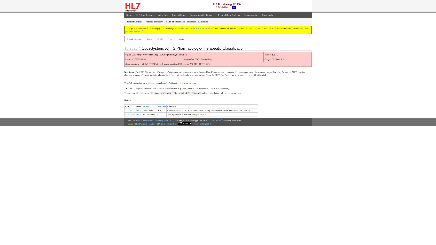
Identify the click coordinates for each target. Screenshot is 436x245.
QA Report (153, 124)
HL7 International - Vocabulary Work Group (156, 120)
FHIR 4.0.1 (215, 120)
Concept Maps (178, 14)
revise (138, 110)
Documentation (251, 14)
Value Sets (163, 14)
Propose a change (200, 124)
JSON (160, 39)
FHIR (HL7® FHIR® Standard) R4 (195, 28)
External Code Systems (229, 14)
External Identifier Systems (202, 14)
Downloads (267, 14)
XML (149, 39)
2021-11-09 (130, 114)
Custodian (161, 106)
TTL (170, 39)
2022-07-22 (130, 110)
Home (129, 14)
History (181, 39)
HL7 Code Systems (145, 14)
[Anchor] (247, 48)
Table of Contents (140, 124)
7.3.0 (258, 28)
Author (146, 106)
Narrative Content (134, 39)
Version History (166, 124)
